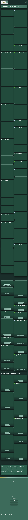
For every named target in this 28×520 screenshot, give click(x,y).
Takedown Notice (14, 486)
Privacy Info (14, 484)
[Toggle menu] (26, 2)
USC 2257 (14, 487)
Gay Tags (14, 493)
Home (14, 491)
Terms (14, 483)
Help (14, 481)
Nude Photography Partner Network (14, 496)
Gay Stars (14, 494)
